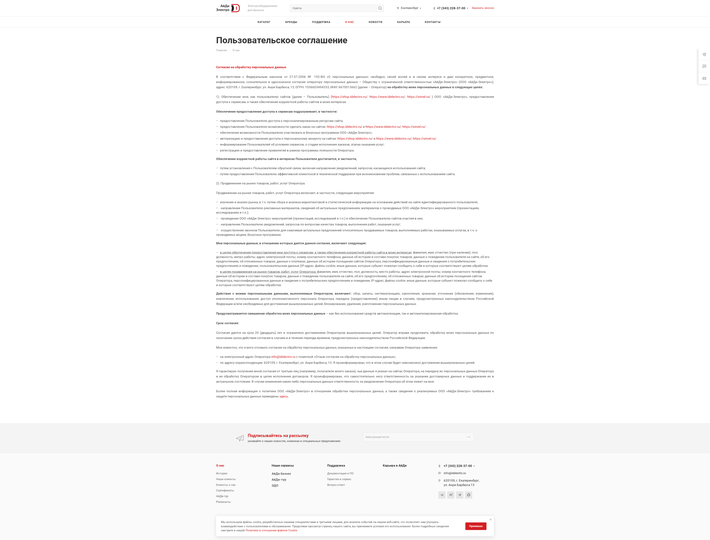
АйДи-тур (222, 496)
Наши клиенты (226, 479)
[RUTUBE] (450, 495)
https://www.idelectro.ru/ (387, 97)
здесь (283, 396)
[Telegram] (459, 495)
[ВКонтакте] (442, 495)
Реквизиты (223, 502)
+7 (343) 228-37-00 (451, 8)
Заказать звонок (483, 8)
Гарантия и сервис (339, 479)
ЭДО (275, 485)
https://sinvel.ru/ (418, 97)
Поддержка (336, 465)
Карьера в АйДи (395, 465)
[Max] (468, 495)
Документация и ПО (340, 473)
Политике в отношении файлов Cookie (271, 530)
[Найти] (381, 8)
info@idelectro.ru (283, 357)
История (221, 473)
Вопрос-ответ (336, 485)
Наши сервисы (283, 465)
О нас (220, 465)
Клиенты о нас (226, 485)
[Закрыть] (490, 519)
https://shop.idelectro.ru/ (349, 97)
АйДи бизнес (281, 473)
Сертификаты (225, 490)
